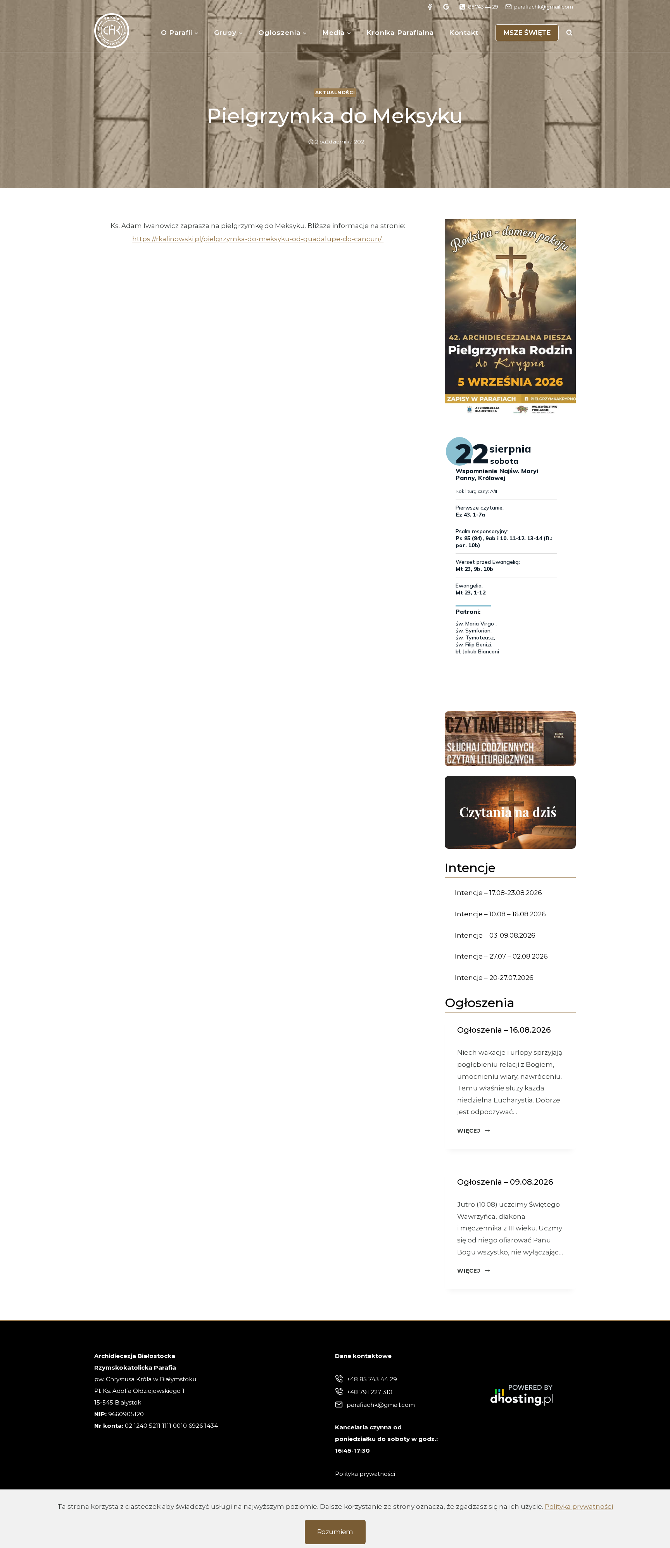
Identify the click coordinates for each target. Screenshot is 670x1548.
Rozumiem (335, 1532)
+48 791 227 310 (369, 1392)
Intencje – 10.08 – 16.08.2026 (500, 914)
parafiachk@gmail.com (381, 1404)
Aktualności (335, 92)
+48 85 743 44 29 (372, 1379)
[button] (510, 317)
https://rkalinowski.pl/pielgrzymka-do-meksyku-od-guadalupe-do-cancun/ (257, 239)
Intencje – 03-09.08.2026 (495, 935)
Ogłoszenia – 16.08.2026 (504, 1030)
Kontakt (463, 32)
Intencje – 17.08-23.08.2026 (498, 893)
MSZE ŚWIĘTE (527, 32)
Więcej (473, 1131)
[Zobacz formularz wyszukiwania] (569, 32)
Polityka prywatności (579, 1506)
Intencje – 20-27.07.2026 (494, 977)
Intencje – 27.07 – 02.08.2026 (501, 956)
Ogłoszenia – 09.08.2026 (505, 1182)
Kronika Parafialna (399, 32)
